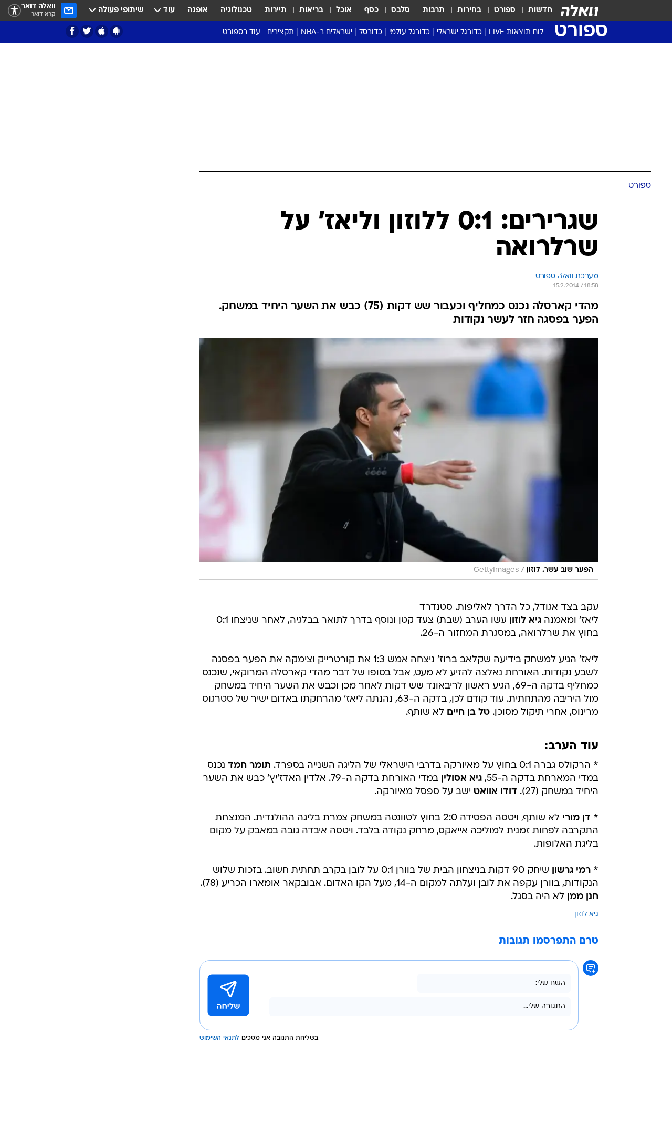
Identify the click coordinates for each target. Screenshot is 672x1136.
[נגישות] (14, 10)
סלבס (400, 10)
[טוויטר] (86, 31)
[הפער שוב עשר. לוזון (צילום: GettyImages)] (399, 459)
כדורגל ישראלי (459, 32)
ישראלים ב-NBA (326, 32)
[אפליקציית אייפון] (101, 31)
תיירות (276, 10)
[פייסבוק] (72, 31)
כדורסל (370, 32)
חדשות (540, 10)
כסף (371, 10)
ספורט (505, 10)
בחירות (469, 10)
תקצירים (280, 32)
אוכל (344, 10)
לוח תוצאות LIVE (516, 32)
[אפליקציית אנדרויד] (116, 31)
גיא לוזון (586, 914)
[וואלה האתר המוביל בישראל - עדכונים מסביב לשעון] (579, 10)
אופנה (197, 10)
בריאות (311, 10)
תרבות (434, 10)
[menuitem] (534, 10)
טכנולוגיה (236, 10)
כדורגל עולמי (409, 32)
